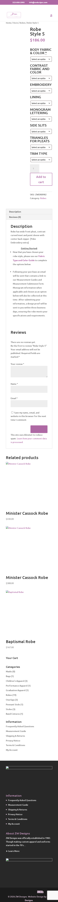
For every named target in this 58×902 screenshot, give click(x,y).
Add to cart (41, 179)
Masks (9, 671)
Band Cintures (13, 713)
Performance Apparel (16, 685)
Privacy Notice (13, 740)
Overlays (10, 699)
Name (14, 383)
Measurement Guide (16, 731)
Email (14, 398)
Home (8, 22)
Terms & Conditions (15, 745)
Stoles (9, 709)
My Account (12, 749)
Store (15, 22)
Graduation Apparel (15, 690)
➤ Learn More (12, 851)
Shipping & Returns (15, 735)
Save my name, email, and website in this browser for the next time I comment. (28, 416)
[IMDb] (40, 892)
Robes (22, 22)
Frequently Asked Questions (20, 726)
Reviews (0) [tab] (15, 217)
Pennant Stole (13, 704)
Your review (17, 364)
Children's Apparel (15, 680)
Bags (8, 676)
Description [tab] (15, 211)
